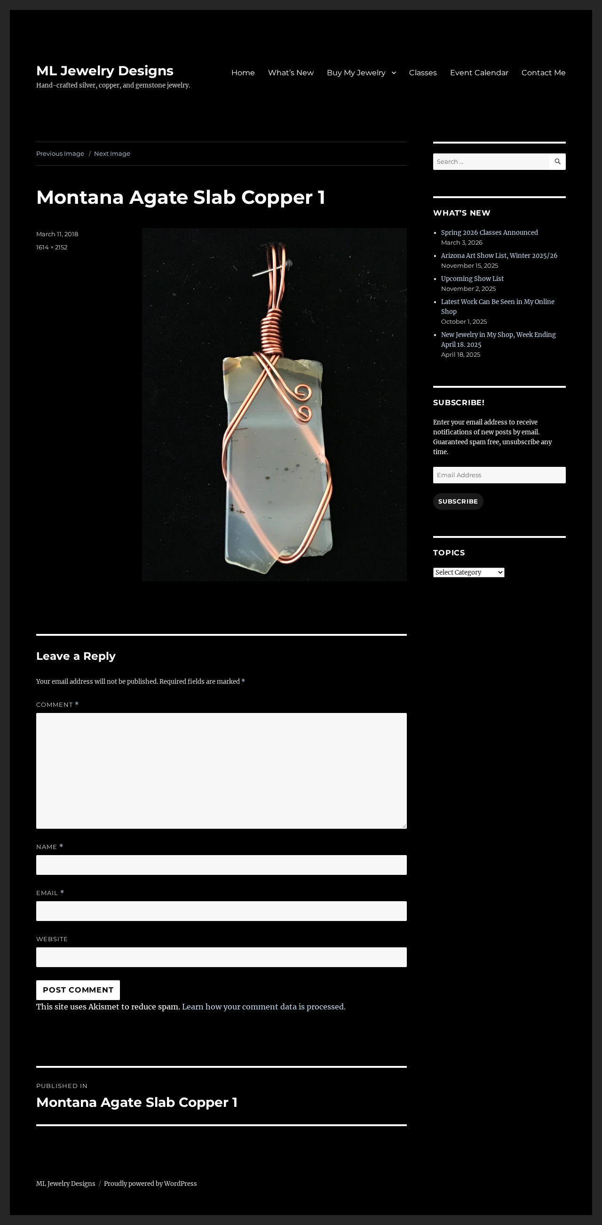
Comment (57, 705)
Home (243, 72)
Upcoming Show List (472, 279)
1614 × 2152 (51, 247)
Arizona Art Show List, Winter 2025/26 (499, 256)
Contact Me (544, 72)
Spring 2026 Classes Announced (489, 233)
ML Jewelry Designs (105, 71)
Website (52, 939)
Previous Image (60, 153)
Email (50, 893)
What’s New (291, 72)
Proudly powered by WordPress (150, 1184)
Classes (423, 72)
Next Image (112, 153)
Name (49, 847)
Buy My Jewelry (356, 72)
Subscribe (458, 501)
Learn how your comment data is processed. (264, 1006)
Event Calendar (479, 72)
